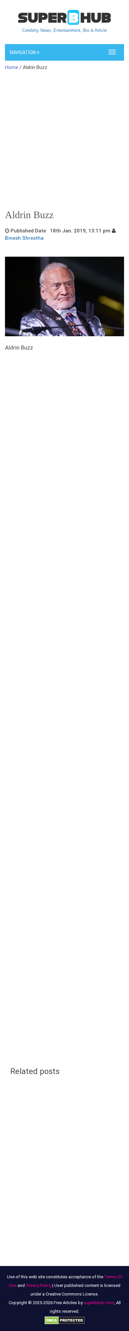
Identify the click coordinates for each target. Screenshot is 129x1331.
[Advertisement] (64, 142)
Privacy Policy (38, 1285)
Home (11, 67)
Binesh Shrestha (24, 238)
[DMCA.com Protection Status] (65, 1319)
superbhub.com (99, 1302)
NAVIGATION (23, 52)
